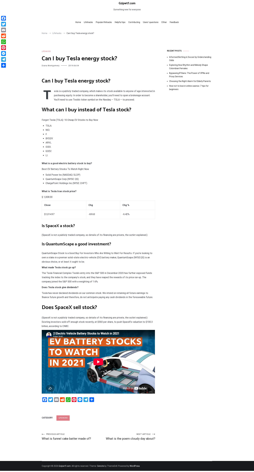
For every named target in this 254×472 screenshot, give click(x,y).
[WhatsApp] (3, 42)
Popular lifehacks (104, 22)
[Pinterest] (3, 48)
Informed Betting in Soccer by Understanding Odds (190, 58)
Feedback (174, 22)
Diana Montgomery (51, 66)
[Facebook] (3, 18)
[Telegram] (3, 59)
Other (164, 22)
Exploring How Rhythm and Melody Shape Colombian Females (188, 66)
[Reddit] (3, 36)
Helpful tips (120, 22)
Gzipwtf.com (127, 3)
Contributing (134, 22)
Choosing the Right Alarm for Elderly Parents (190, 81)
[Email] (3, 30)
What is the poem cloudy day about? (130, 436)
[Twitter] (3, 24)
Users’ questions (150, 22)
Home (78, 22)
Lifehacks (88, 22)
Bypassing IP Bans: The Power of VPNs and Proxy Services (189, 75)
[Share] (3, 65)
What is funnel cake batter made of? (66, 436)
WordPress (135, 466)
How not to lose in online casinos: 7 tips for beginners (189, 87)
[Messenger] (3, 53)
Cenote (100, 466)
